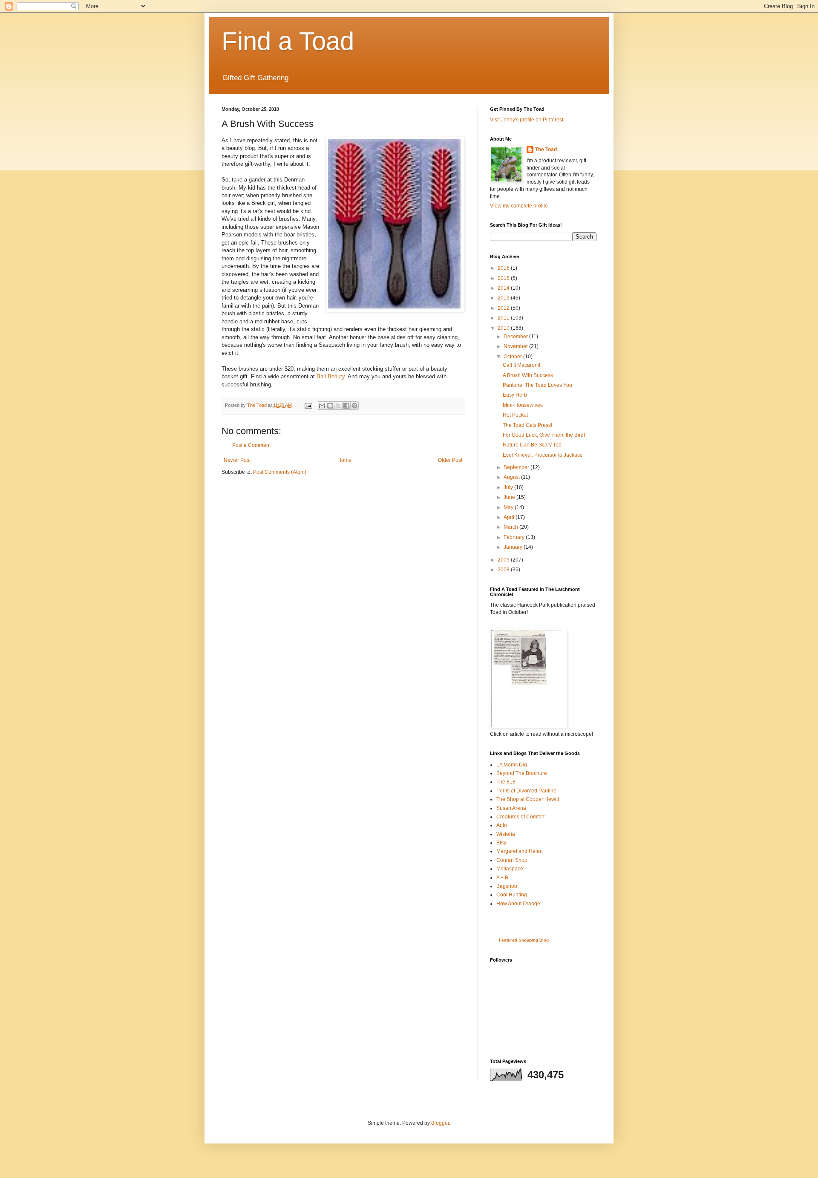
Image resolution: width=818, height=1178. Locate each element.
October (513, 357)
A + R (502, 878)
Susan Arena (511, 808)
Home (344, 460)
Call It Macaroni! (521, 365)
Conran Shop (511, 860)
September (517, 467)
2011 (504, 318)
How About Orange (518, 904)
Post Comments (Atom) (279, 472)
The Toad (546, 150)
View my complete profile (519, 206)
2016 (504, 268)
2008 (504, 570)
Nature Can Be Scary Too (532, 445)
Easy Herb (515, 395)
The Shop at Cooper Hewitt (527, 799)
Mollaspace (509, 869)
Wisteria (505, 834)
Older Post (450, 460)
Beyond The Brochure (521, 773)
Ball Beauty (331, 376)
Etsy (501, 843)
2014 (504, 288)
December (516, 337)
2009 (504, 560)
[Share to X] (338, 405)
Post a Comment (251, 445)
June (510, 497)
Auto (501, 825)
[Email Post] (308, 405)
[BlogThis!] (330, 405)
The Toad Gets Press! (527, 425)
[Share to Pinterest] (354, 405)
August (512, 477)
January (514, 547)
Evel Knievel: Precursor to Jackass (542, 455)
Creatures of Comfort (520, 817)
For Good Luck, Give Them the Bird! (544, 435)
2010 (504, 328)
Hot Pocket (515, 415)
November (516, 346)
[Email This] (322, 405)
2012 (504, 308)
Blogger (440, 1123)
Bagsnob (506, 886)
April (510, 517)
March (511, 527)
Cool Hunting (511, 895)
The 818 (506, 782)
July (509, 487)
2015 (504, 278)
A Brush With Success (528, 375)
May (509, 507)
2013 (504, 298)
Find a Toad (288, 41)
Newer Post (237, 460)
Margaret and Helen (519, 851)
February (515, 537)
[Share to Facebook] (346, 405)
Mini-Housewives (523, 405)
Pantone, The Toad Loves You (537, 385)
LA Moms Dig (511, 765)
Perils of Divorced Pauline (526, 791)
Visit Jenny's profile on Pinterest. (527, 120)
